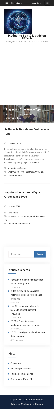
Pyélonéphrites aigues (35, 172)
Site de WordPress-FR (22, 379)
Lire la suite (34, 162)
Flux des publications (21, 368)
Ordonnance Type (16, 172)
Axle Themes (36, 404)
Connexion (16, 363)
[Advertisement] (27, 76)
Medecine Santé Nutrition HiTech (27, 37)
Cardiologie (13, 212)
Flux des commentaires (22, 374)
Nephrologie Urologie (17, 168)
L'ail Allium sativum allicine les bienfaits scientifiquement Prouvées (25, 310)
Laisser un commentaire (18, 223)
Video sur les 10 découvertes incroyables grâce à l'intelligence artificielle (26, 295)
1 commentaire (14, 175)
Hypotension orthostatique (20, 216)
